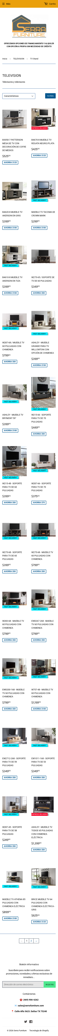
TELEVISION (18, 59)
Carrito (52, 4)
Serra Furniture (20, 1030)
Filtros (50, 95)
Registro (50, 984)
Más (8, 4)
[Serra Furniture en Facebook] (30, 1022)
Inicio (4, 59)
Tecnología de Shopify (39, 1030)
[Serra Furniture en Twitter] (25, 1022)
